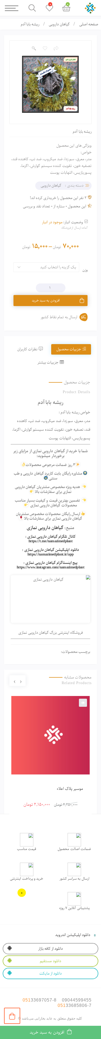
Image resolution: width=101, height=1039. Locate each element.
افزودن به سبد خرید (46, 300)
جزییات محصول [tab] (68, 349)
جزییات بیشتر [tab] (47, 362)
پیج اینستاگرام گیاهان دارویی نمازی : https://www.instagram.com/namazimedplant (50, 565)
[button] (33, 48)
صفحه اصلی (88, 24)
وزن (85, 270)
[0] (12, 1016)
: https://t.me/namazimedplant (48, 538)
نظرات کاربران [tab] (27, 349)
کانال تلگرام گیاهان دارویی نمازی (51, 536)
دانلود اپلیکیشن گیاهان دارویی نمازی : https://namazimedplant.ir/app (50, 552)
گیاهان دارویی (59, 24)
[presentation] (21, 681)
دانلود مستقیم (50, 961)
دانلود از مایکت (50, 973)
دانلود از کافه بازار (50, 948)
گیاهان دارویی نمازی (45, 528)
